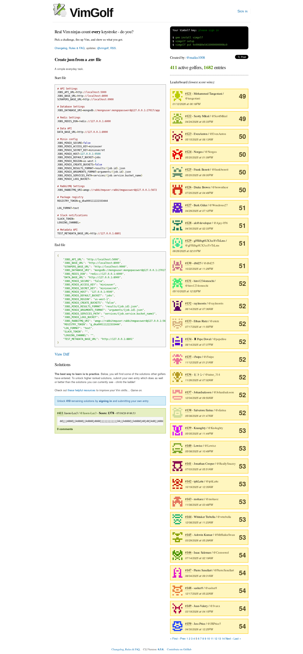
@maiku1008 (195, 57)
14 (223, 638)
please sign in (208, 30)
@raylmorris (215, 303)
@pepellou (219, 339)
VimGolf (90, 13)
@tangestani (192, 98)
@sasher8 (211, 588)
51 (242, 207)
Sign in (242, 11)
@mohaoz (212, 499)
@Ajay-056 (221, 223)
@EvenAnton (218, 134)
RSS (113, 48)
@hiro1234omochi (196, 285)
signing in (105, 401)
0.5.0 (160, 649)
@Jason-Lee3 (88, 413)
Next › (229, 638)
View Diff (62, 354)
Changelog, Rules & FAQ (70, 48)
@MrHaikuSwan (225, 535)
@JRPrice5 (214, 623)
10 (208, 638)
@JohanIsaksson (224, 392)
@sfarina (220, 410)
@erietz (214, 321)
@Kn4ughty (215, 428)
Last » (237, 638)
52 (242, 283)
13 (219, 638)
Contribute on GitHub (179, 649)
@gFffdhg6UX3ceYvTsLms (202, 245)
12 (215, 638)
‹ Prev (182, 638)
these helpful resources (81, 390)
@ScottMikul (219, 116)
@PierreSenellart (224, 570)
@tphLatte (212, 481)
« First (174, 638)
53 (242, 430)
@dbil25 (209, 263)
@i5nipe (208, 357)
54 (242, 555)
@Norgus (211, 152)
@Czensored (221, 552)
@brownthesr (220, 187)
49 (242, 96)
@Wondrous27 (218, 205)
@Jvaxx (215, 606)
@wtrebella (224, 517)
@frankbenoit (220, 169)
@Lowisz (210, 445)
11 (212, 638)
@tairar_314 (212, 374)
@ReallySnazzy (226, 463)
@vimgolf (103, 48)
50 (242, 136)
